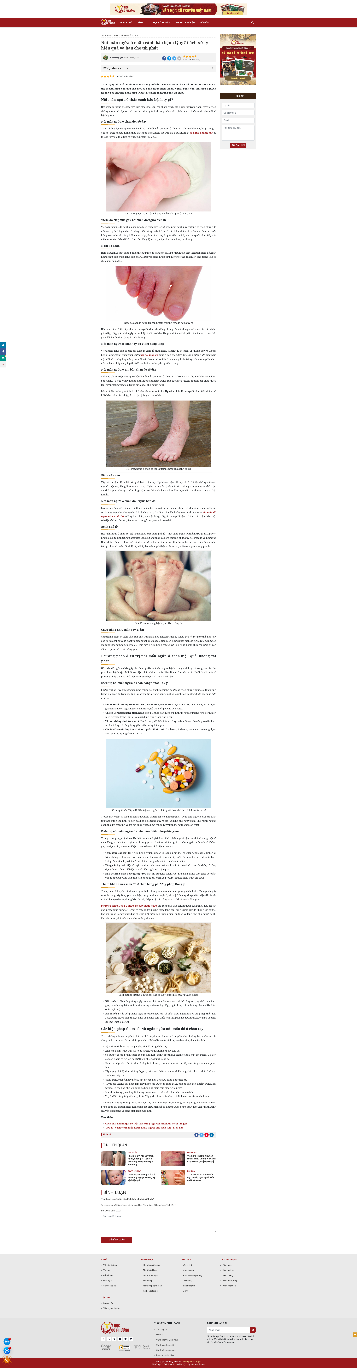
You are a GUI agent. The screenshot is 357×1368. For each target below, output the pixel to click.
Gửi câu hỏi (238, 145)
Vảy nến (106, 1270)
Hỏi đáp (204, 22)
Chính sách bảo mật (165, 1345)
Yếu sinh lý (187, 1265)
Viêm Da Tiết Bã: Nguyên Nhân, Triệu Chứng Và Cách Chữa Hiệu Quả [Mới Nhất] (201, 1159)
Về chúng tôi (161, 1329)
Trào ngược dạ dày (111, 1308)
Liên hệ (159, 1335)
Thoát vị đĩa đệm (150, 1275)
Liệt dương (187, 1280)
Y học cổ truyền (160, 22)
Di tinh (185, 1291)
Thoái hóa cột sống (151, 1265)
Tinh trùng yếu (189, 1286)
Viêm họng (227, 1265)
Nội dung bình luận (111, 1211)
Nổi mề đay (108, 1275)
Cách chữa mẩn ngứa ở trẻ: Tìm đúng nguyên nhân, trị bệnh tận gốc (141, 1177)
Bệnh (141, 22)
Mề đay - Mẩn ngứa (128, 35)
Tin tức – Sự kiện (185, 22)
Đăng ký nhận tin (253, 1330)
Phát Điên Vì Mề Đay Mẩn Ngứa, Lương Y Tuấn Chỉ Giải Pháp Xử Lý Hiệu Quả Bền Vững (141, 1160)
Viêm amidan (228, 1270)
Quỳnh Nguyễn (116, 58)
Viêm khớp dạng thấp (152, 1286)
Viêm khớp (147, 1280)
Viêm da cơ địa (109, 1286)
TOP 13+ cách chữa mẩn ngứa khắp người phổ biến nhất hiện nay (144, 1127)
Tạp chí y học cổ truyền (191, 1361)
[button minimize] (212, 68)
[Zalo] (6, 1341)
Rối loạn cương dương (192, 1275)
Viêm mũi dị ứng (230, 1280)
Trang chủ (126, 22)
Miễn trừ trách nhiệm (165, 1355)
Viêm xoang (228, 1275)
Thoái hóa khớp (150, 1270)
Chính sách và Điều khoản (167, 1340)
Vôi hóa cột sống (150, 1291)
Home (103, 35)
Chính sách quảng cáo (166, 1350)
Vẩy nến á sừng (110, 1265)
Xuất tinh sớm (189, 1270)
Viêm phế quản (229, 1286)
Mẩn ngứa (191, 1171)
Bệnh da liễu (113, 35)
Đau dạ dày (108, 1303)
